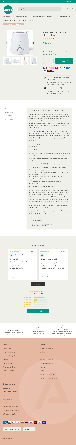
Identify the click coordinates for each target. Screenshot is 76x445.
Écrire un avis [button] (38, 311)
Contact (41, 371)
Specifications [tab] (9, 112)
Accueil (6, 28)
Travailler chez (7, 399)
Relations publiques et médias (13, 403)
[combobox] (39, 9)
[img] (14, 252)
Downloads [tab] (8, 116)
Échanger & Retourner (46, 360)
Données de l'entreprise (10, 392)
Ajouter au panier (64, 61)
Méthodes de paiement (46, 363)
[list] (20, 43)
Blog (4, 395)
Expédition (42, 352)
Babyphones (7, 348)
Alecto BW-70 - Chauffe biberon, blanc (19, 28)
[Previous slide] (5, 267)
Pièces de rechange (9, 371)
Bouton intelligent (39, 17)
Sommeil (6, 360)
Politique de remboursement (48, 378)
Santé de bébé (7, 363)
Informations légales (9, 414)
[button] (72, 9)
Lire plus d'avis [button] (38, 284)
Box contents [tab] (9, 119)
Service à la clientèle (46, 348)
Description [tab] (8, 109)
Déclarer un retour (45, 356)
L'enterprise (6, 388)
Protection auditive (9, 20)
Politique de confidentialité (11, 410)
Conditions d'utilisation (46, 374)
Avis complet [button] (14, 277)
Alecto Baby (10, 438)
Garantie (42, 367)
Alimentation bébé (9, 352)
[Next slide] (70, 267)
